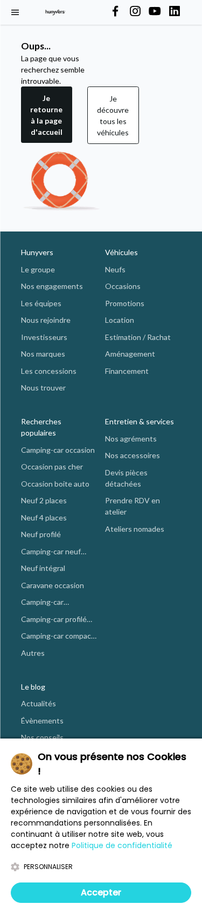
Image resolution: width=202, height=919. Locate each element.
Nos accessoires (132, 455)
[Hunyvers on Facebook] (115, 11)
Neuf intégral (43, 568)
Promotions (124, 303)
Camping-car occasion (58, 449)
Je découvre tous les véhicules (113, 115)
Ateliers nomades (134, 528)
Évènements (42, 720)
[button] (46, 115)
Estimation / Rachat (138, 337)
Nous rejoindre (46, 319)
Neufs (115, 269)
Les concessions (48, 370)
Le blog (33, 686)
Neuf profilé (41, 534)
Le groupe (38, 269)
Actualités (38, 703)
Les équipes (41, 303)
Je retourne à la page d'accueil (46, 114)
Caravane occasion (52, 585)
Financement (127, 370)
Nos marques (43, 353)
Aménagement (130, 353)
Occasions (123, 286)
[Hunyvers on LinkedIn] (175, 11)
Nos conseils (42, 737)
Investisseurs (44, 337)
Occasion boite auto (55, 483)
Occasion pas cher (52, 466)
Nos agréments (131, 438)
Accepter (101, 892)
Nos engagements (52, 286)
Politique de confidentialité (122, 845)
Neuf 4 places (44, 517)
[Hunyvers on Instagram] (135, 11)
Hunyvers (37, 252)
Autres (33, 652)
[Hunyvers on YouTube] (155, 11)
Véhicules (121, 252)
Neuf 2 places (44, 500)
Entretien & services (139, 421)
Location (119, 319)
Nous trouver (43, 387)
